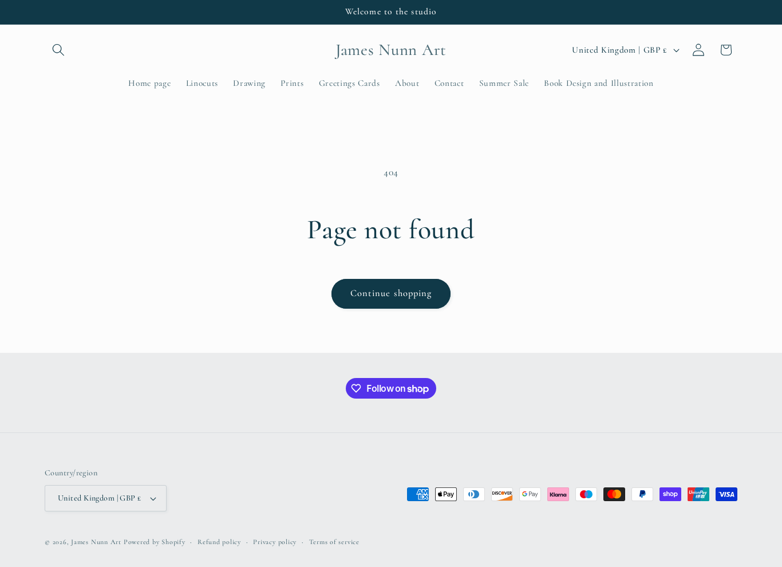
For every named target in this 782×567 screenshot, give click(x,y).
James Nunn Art (96, 542)
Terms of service (334, 542)
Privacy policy (275, 542)
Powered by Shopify (154, 542)
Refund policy (219, 542)
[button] (58, 50)
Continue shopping (391, 293)
